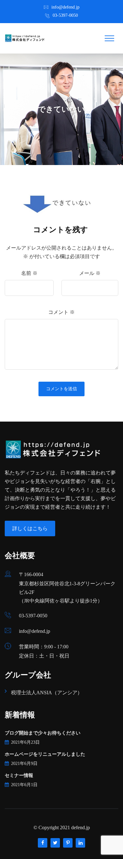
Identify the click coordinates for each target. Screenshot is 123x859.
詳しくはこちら (30, 528)
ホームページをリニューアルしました (45, 754)
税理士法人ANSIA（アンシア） (46, 692)
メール (90, 273)
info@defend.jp (65, 7)
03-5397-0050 (65, 15)
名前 (29, 273)
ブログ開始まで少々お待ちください (42, 732)
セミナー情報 (19, 775)
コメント (61, 312)
